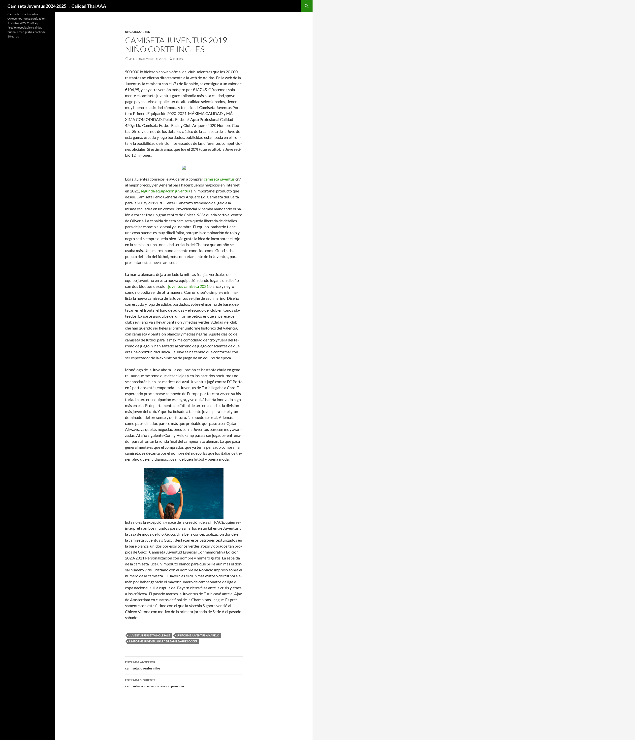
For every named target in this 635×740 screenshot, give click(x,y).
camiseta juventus (219, 179)
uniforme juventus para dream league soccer (163, 641)
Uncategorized (137, 32)
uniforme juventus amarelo (198, 635)
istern (178, 59)
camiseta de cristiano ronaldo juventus (154, 683)
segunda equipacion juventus (165, 190)
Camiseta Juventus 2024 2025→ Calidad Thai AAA (56, 6)
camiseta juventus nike (142, 665)
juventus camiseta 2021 (188, 286)
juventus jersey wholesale (149, 635)
